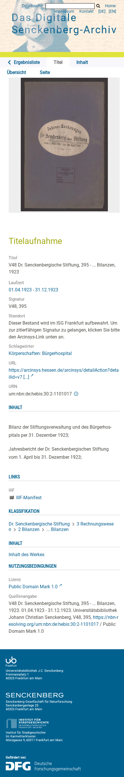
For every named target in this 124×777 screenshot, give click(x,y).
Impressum (64, 11)
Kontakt (86, 11)
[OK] (98, 6)
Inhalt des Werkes (26, 554)
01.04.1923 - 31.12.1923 (33, 290)
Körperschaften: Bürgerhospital (40, 353)
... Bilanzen (57, 529)
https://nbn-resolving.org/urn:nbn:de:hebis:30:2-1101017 (63, 621)
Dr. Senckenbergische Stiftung (39, 524)
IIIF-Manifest (29, 497)
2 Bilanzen (29, 529)
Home (110, 5)
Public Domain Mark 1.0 (33, 586)
